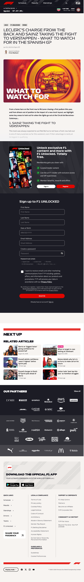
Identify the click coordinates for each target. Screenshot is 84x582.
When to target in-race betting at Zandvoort (65, 349)
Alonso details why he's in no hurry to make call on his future (67, 360)
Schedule (22, 3)
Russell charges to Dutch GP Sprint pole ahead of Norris (27, 372)
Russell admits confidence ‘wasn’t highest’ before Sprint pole (28, 360)
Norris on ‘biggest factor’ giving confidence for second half (27, 348)
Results (35, 3)
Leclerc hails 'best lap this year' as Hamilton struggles (67, 372)
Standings (47, 3)
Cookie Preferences (37, 555)
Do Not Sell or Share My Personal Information (39, 538)
